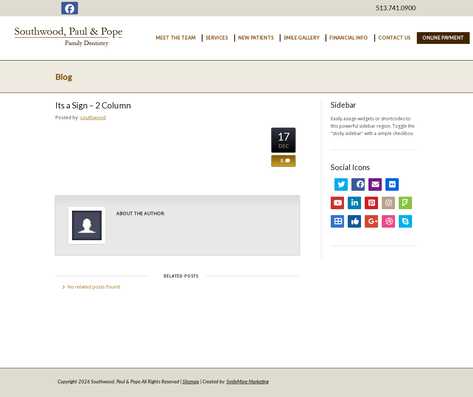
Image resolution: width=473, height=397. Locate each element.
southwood (93, 117)
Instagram (388, 203)
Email (375, 184)
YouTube (337, 203)
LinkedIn (354, 203)
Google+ (371, 221)
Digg (354, 221)
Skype (405, 221)
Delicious (337, 221)
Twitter (341, 184)
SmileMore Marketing (248, 381)
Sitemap (191, 381)
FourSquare (405, 203)
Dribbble (388, 221)
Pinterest (371, 203)
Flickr (392, 184)
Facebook (358, 184)
